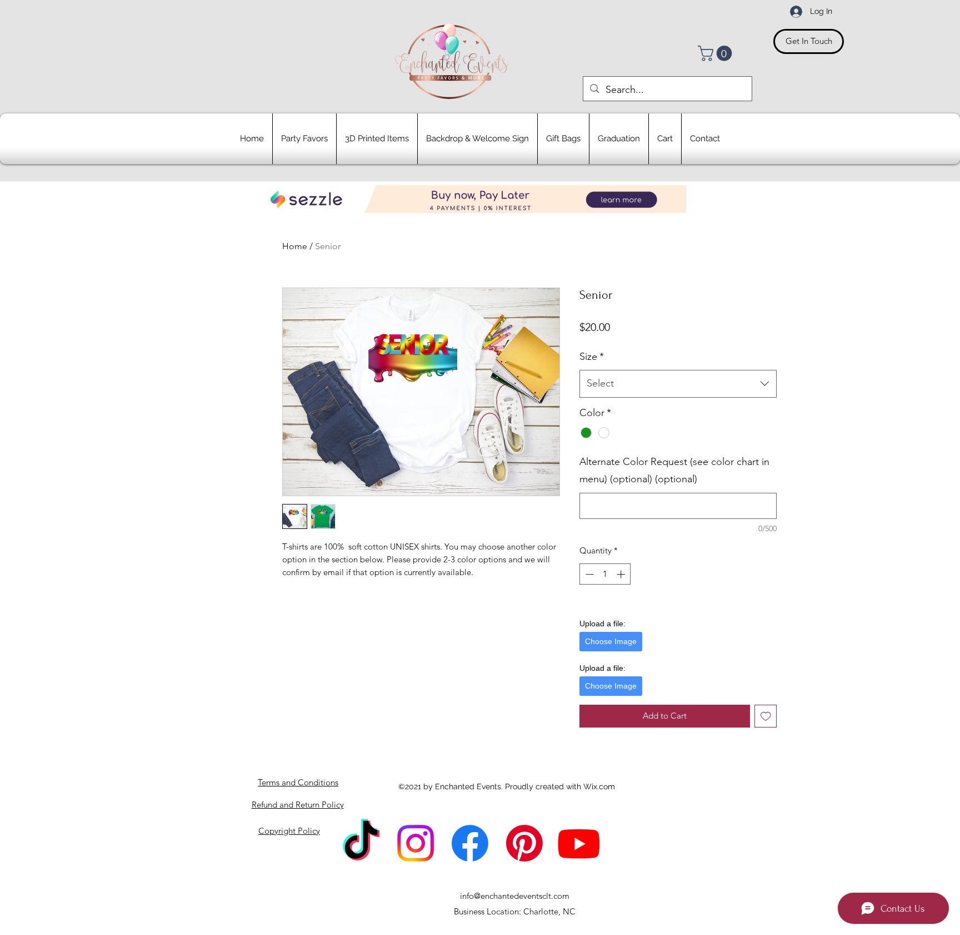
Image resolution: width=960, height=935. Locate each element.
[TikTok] (361, 843)
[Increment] (621, 574)
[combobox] (678, 384)
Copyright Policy (289, 830)
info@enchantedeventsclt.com (514, 896)
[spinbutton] (605, 574)
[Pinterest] (524, 843)
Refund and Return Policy (298, 804)
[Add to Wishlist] (765, 716)
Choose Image (611, 641)
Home (294, 246)
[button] (717, 53)
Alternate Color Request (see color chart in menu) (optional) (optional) (674, 471)
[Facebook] (470, 843)
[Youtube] (578, 843)
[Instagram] (415, 843)
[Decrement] (588, 574)
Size (591, 356)
